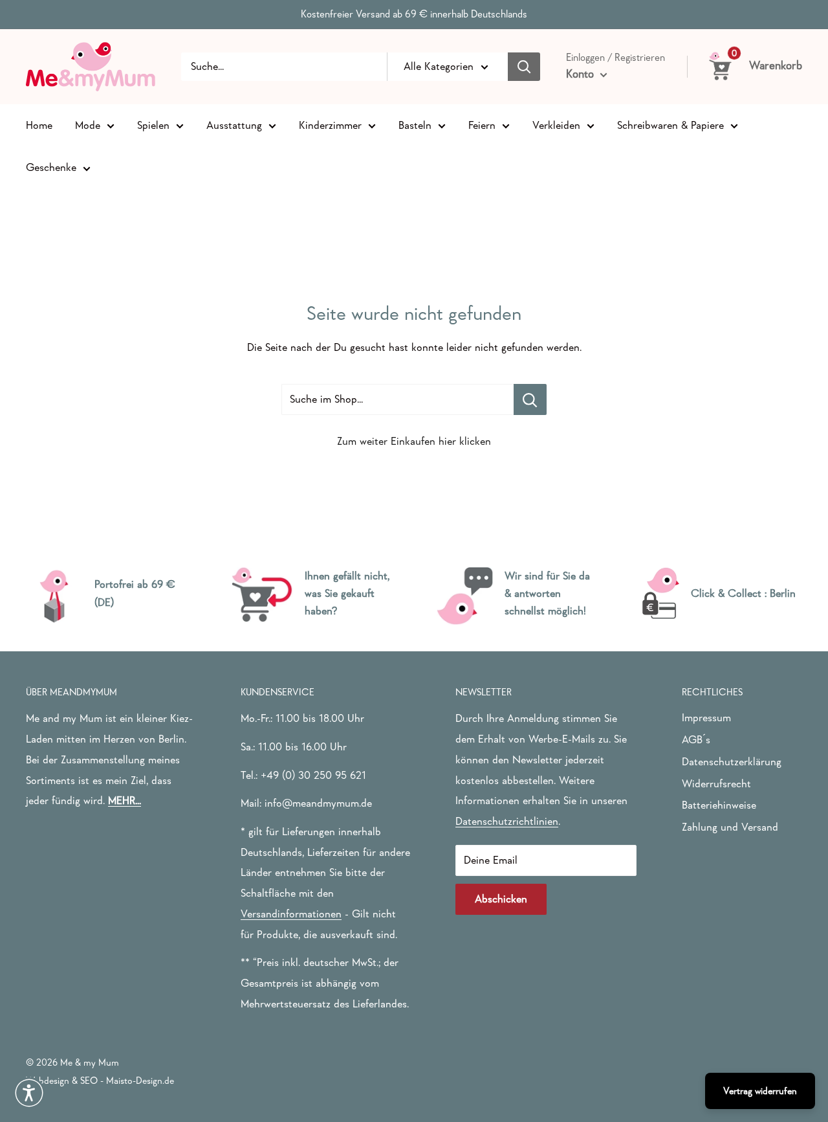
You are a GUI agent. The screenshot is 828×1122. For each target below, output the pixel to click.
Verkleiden (556, 124)
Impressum (706, 717)
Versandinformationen (291, 913)
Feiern (482, 124)
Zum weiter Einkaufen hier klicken (414, 441)
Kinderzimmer (330, 124)
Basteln (414, 124)
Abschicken (501, 898)
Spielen (153, 124)
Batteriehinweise (719, 805)
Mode (87, 124)
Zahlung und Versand (730, 827)
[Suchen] (524, 66)
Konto (581, 74)
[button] (29, 1093)
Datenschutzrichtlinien (506, 821)
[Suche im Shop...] (530, 399)
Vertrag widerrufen (760, 1090)
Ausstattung (234, 124)
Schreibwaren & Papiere (670, 124)
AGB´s (696, 739)
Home (39, 124)
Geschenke (51, 167)
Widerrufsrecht (716, 783)
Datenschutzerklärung (731, 761)
